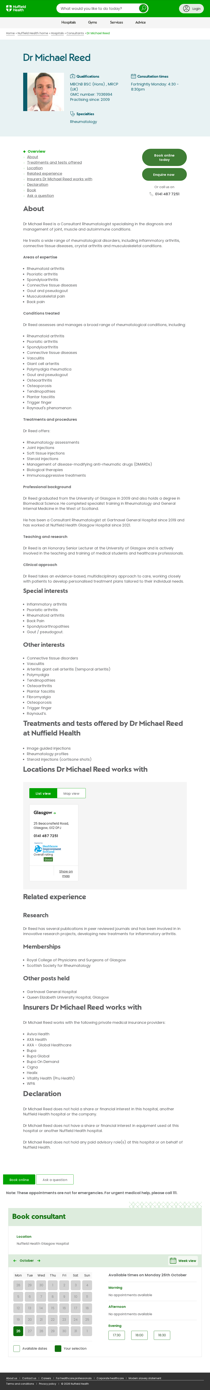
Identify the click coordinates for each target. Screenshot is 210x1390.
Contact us (29, 1378)
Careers (46, 1378)
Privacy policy (47, 1383)
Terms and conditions (20, 1383)
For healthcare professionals (74, 1378)
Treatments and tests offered (54, 162)
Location (35, 167)
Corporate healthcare (110, 1378)
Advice (140, 22)
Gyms (92, 22)
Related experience (44, 173)
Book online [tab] (19, 1179)
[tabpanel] (105, 843)
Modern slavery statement (145, 1378)
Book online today (164, 157)
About (32, 156)
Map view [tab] (71, 793)
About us (11, 1378)
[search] (102, 8)
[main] (105, 700)
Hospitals (69, 22)
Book (31, 190)
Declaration (37, 184)
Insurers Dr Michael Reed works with (59, 179)
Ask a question (40, 195)
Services (116, 22)
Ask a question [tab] (55, 1179)
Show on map (66, 873)
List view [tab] (43, 793)
